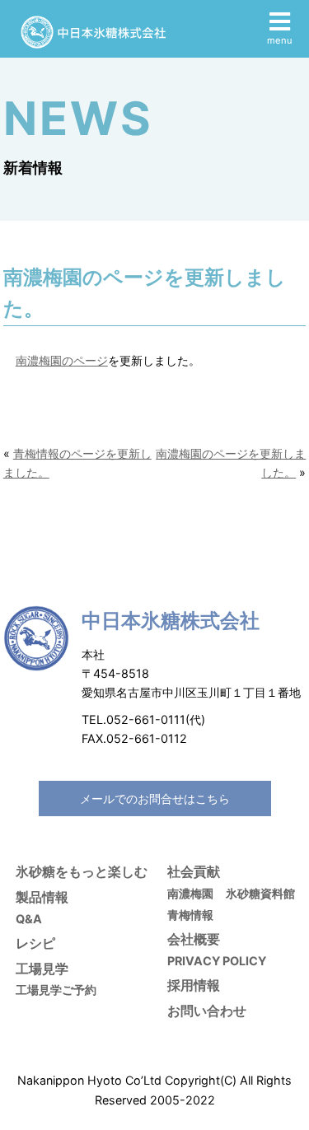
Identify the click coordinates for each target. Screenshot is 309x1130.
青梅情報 (190, 915)
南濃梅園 (190, 893)
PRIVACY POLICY (216, 961)
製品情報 (42, 897)
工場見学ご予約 (56, 990)
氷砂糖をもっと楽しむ (81, 871)
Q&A (29, 919)
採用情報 (193, 985)
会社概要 (193, 939)
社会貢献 (193, 871)
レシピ (35, 943)
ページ (90, 360)
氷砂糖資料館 (260, 893)
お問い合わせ (206, 1010)
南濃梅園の (44, 360)
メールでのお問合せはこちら (155, 798)
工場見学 (42, 968)
